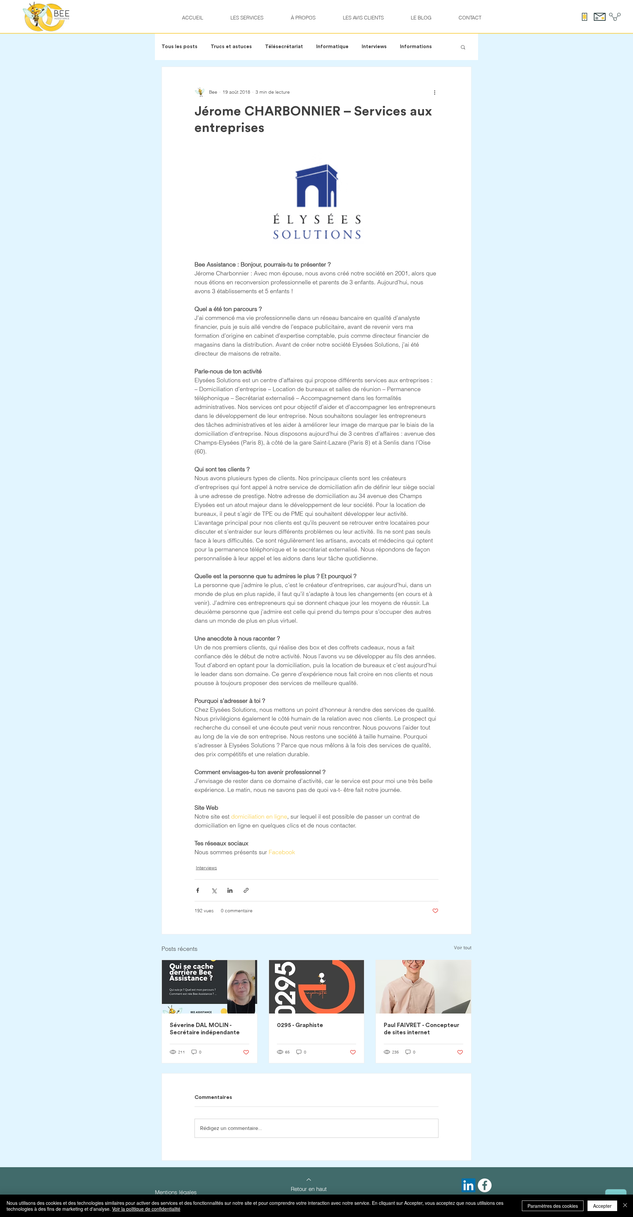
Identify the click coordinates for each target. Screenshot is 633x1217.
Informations (416, 46)
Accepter (602, 1205)
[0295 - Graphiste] (316, 987)
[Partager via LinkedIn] (230, 890)
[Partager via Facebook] (198, 890)
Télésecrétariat (284, 46)
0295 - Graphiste (300, 1025)
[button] (463, 46)
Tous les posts (179, 46)
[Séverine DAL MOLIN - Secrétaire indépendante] (209, 987)
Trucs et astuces (231, 46)
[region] (308, 1180)
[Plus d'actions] (434, 92)
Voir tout (462, 948)
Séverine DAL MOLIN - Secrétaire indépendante (205, 1028)
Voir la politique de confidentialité (146, 1208)
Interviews (374, 46)
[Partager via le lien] (246, 890)
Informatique (332, 46)
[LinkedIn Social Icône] (468, 1185)
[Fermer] (625, 1206)
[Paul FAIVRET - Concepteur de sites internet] (423, 987)
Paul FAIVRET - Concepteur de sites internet (421, 1028)
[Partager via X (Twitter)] (214, 890)
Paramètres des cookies (553, 1205)
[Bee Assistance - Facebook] (485, 1185)
